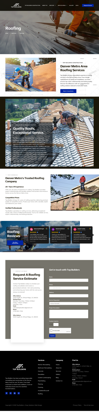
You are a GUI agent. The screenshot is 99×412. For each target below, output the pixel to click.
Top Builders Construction (32, 5)
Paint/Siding (41, 381)
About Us (44, 5)
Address (51, 292)
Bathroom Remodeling (45, 368)
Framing (40, 387)
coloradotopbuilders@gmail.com (22, 307)
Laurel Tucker (81, 228)
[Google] (14, 393)
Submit (52, 335)
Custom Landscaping (44, 377)
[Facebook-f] (6, 393)
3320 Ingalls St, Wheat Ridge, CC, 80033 (25, 317)
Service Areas (62, 5)
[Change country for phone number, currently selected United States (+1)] (51, 288)
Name (51, 277)
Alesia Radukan (60, 228)
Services (51, 5)
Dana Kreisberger (39, 228)
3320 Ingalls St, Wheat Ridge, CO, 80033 (25, 297)
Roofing (40, 394)
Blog (77, 5)
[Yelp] (19, 393)
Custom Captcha (54, 321)
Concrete (40, 371)
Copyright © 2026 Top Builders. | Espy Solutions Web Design (23, 405)
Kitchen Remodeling (44, 364)
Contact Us (59, 381)
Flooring (40, 384)
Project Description (54, 308)
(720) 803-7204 (18, 311)
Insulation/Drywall (43, 390)
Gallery (71, 5)
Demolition (41, 374)
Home (58, 364)
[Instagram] (10, 393)
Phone (51, 284)
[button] (92, 235)
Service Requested (54, 300)
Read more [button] (32, 241)
